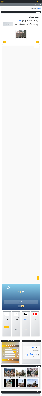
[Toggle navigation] (2, 1)
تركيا (36, 8)
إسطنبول (20, 20)
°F (19, 306)
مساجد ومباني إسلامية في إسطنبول (32, 355)
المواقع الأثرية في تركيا (31, 347)
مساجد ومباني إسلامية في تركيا (32, 354)
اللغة (39, 4)
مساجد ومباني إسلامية (31, 353)
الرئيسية (39, 8)
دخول (35, 4)
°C (22, 306)
